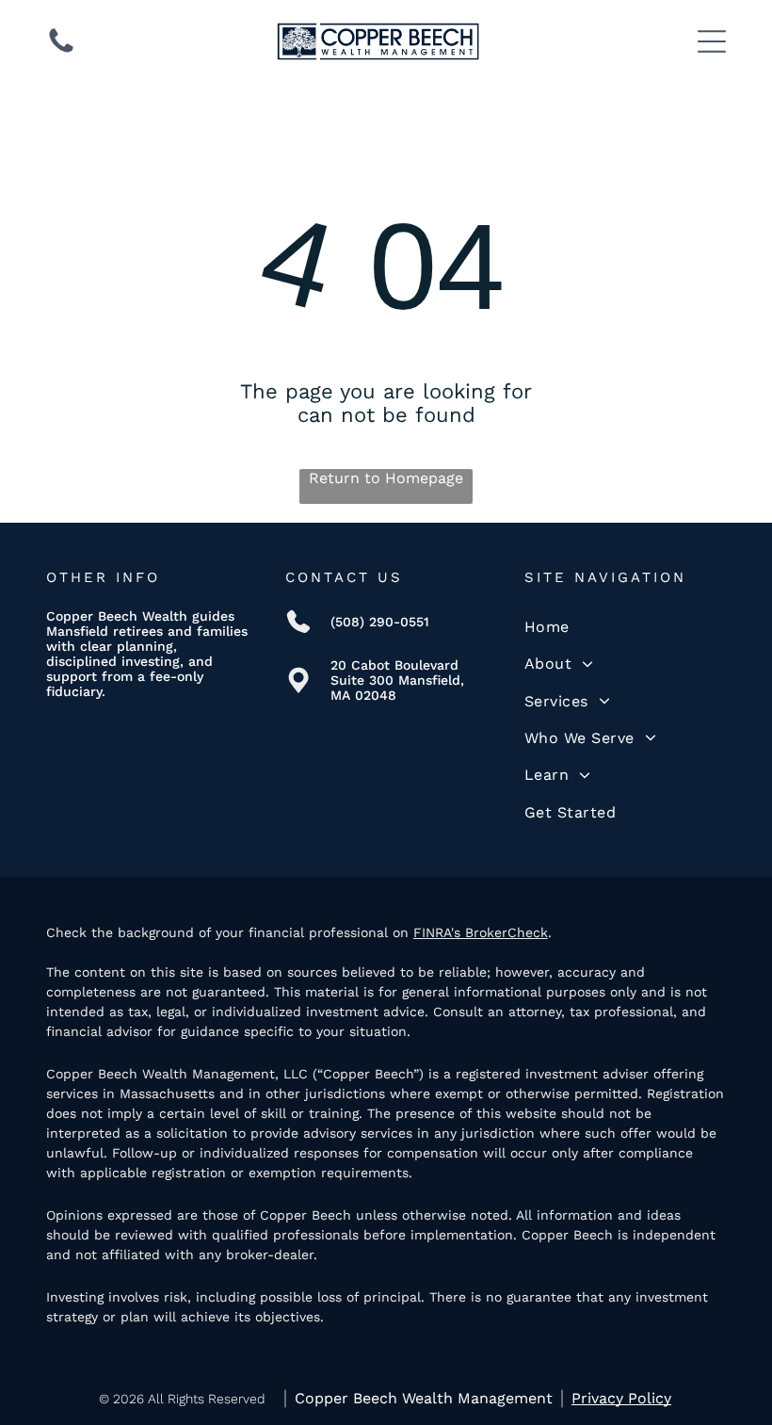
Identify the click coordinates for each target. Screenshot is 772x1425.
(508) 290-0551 (379, 621)
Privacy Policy (621, 1398)
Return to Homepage (386, 478)
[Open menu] (712, 41)
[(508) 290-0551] (61, 51)
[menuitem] (625, 626)
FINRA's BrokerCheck (480, 932)
